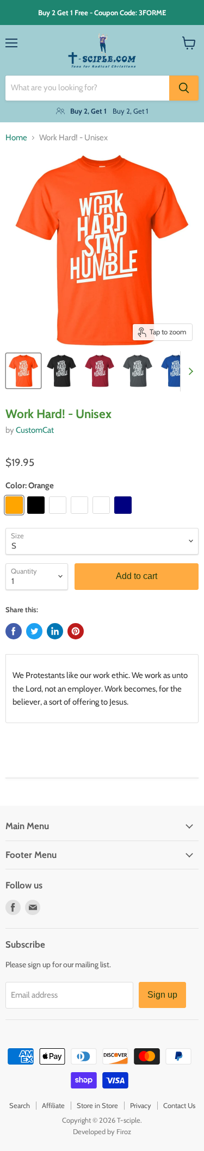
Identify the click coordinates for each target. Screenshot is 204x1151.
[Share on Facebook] (13, 631)
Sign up (162, 994)
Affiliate (53, 1105)
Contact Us (179, 1105)
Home (16, 137)
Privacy (140, 1105)
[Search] (184, 88)
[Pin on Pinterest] (75, 631)
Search (19, 1105)
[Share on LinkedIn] (55, 631)
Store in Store (97, 1105)
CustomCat (35, 430)
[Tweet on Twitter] (34, 631)
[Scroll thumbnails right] (188, 371)
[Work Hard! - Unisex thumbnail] (23, 370)
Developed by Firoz (102, 1131)
